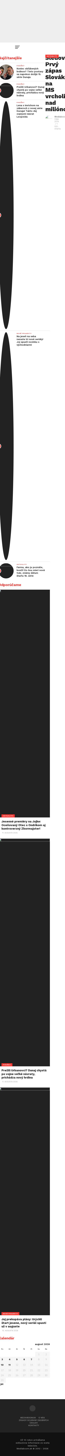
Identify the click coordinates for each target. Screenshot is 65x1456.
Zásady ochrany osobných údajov (34, 1421)
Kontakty (33, 1425)
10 (2, 1365)
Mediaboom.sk (28, 1418)
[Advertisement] (32, 21)
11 (9, 1365)
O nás (42, 1418)
